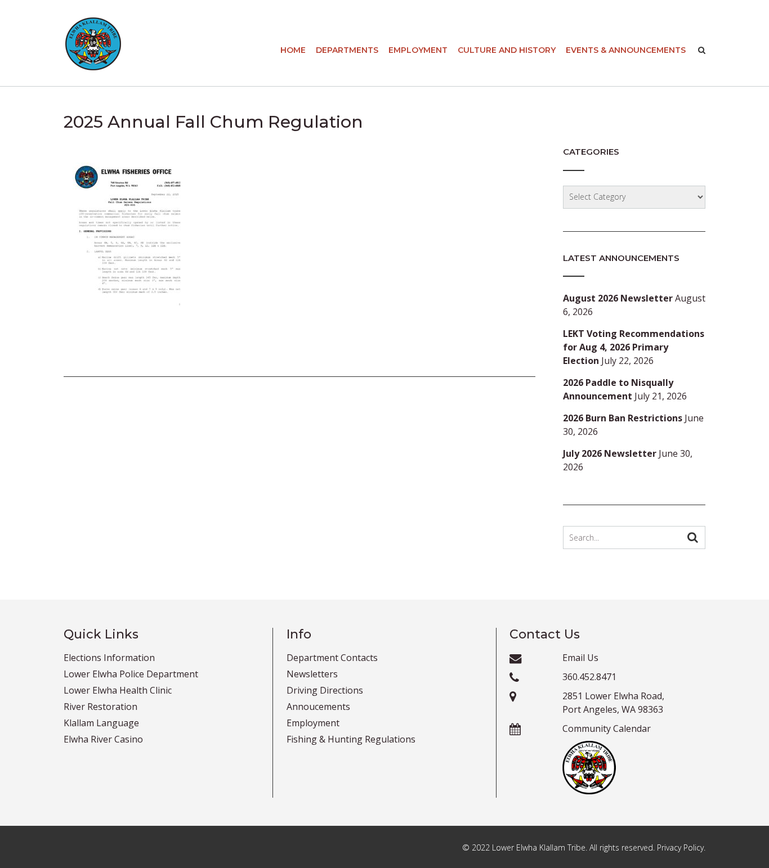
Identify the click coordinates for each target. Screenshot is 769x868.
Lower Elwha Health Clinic (118, 690)
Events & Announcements (626, 50)
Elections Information (109, 657)
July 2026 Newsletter (609, 453)
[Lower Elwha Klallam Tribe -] (93, 43)
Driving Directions (325, 690)
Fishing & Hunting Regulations (351, 739)
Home (293, 50)
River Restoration (100, 706)
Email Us (580, 657)
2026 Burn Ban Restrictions (622, 418)
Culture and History (507, 50)
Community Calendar (606, 728)
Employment (418, 50)
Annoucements (318, 706)
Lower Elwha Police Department (131, 674)
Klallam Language (101, 723)
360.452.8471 (589, 677)
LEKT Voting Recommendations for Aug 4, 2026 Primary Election (633, 347)
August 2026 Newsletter (618, 298)
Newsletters (312, 674)
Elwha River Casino (103, 739)
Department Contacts (332, 657)
